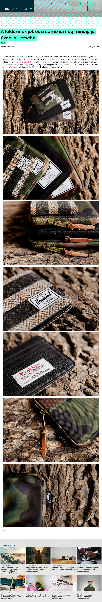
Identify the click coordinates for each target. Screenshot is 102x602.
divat (3, 43)
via (4, 530)
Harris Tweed (10, 67)
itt (35, 67)
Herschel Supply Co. (24, 62)
